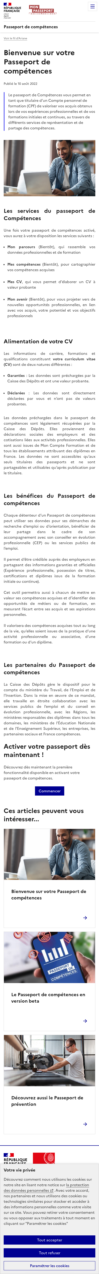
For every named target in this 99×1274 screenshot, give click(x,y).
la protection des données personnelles (46, 1187)
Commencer (50, 791)
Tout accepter (49, 1240)
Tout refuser (49, 1253)
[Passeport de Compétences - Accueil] (42, 10)
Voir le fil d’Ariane (15, 38)
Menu (92, 6)
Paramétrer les (49, 1265)
